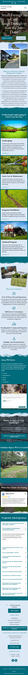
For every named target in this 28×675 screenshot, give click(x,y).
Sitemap (14, 671)
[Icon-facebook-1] (13, 660)
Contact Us (5, 669)
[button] (2, 464)
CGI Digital (22, 673)
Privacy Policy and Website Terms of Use (17, 669)
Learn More (4, 153)
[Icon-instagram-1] (16, 660)
